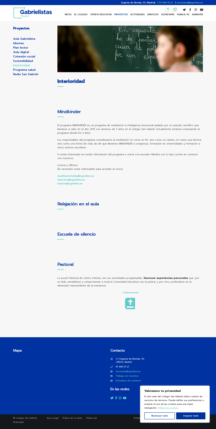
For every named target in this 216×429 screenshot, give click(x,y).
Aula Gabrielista (24, 39)
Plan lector (20, 47)
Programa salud (24, 70)
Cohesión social (24, 56)
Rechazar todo (159, 415)
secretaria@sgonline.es (189, 2)
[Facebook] (188, 9)
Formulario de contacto (128, 380)
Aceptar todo (190, 415)
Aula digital (21, 52)
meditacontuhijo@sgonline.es (75, 176)
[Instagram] (194, 9)
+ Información (130, 292)
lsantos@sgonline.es (70, 183)
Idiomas (18, 43)
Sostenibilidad (23, 61)
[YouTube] (200, 9)
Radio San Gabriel (25, 74)
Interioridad (21, 65)
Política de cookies (168, 408)
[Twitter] (183, 9)
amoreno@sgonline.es (71, 180)
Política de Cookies (72, 418)
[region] (175, 404)
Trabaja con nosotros (127, 376)
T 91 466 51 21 (165, 2)
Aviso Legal (53, 418)
